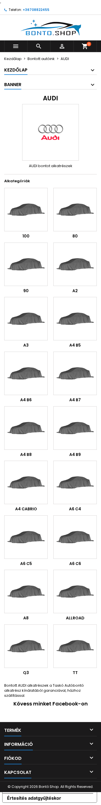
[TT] (75, 646)
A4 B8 (26, 454)
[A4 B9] (75, 428)
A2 (75, 291)
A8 (26, 618)
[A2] (75, 264)
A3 (26, 345)
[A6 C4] (75, 482)
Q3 (26, 672)
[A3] (26, 318)
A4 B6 (26, 400)
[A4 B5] (75, 318)
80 (75, 236)
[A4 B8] (26, 428)
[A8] (26, 591)
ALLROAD (75, 618)
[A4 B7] (75, 373)
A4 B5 (75, 345)
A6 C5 (26, 563)
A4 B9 (75, 454)
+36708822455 (36, 9)
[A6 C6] (75, 537)
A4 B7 (75, 400)
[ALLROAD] (75, 591)
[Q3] (26, 646)
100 (25, 236)
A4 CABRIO (26, 509)
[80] (75, 209)
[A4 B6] (26, 373)
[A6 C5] (26, 537)
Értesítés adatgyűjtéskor (34, 798)
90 (26, 291)
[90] (26, 264)
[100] (26, 209)
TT (75, 672)
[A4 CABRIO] (26, 482)
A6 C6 (75, 563)
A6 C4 (75, 509)
